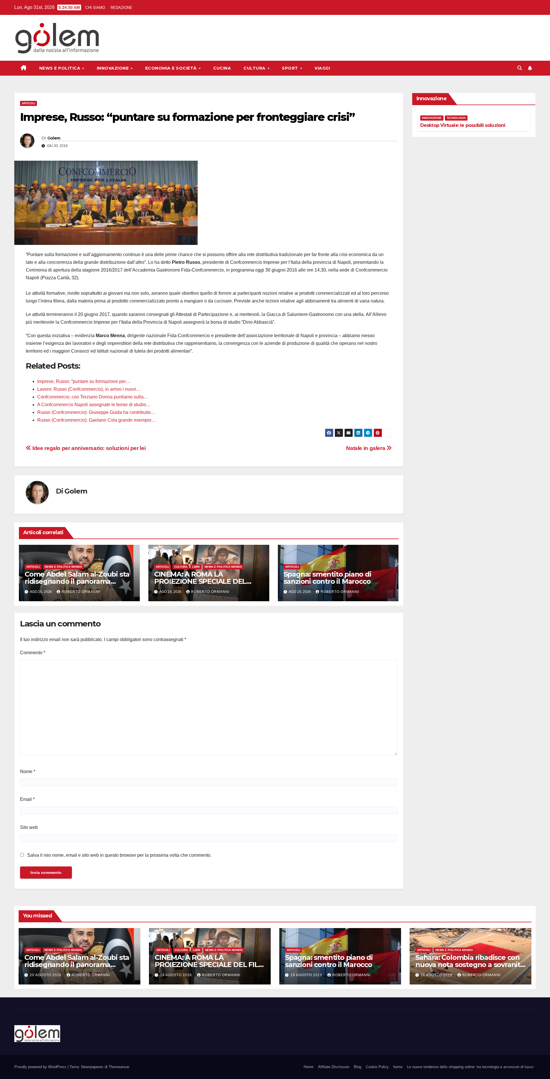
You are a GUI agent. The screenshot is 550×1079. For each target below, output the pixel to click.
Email (27, 799)
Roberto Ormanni (81, 592)
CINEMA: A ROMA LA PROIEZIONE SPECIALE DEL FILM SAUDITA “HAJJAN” (200, 581)
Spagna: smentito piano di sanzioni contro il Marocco (327, 577)
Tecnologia (456, 117)
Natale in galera (366, 448)
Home (308, 1067)
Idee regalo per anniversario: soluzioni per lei (88, 448)
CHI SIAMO (95, 7)
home (397, 1067)
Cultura (255, 68)
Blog (357, 1067)
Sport (290, 68)
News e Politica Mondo (63, 566)
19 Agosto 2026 (176, 975)
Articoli (28, 103)
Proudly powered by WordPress (41, 1067)
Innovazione (113, 68)
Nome (27, 771)
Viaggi (322, 68)
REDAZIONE (121, 7)
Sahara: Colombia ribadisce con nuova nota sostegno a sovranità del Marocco (469, 964)
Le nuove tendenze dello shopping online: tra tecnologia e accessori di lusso (470, 1067)
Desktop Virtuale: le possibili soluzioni (462, 125)
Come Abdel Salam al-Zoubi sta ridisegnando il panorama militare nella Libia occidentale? (78, 581)
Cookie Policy (377, 1067)
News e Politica (60, 68)
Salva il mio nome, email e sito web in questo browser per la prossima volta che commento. (119, 855)
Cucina (222, 68)
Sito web (29, 827)
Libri (196, 566)
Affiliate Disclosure (333, 1067)
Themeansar (119, 1067)
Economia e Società (171, 68)
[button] (519, 68)
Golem (53, 138)
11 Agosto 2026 (437, 975)
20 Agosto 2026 (46, 975)
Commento (32, 652)
